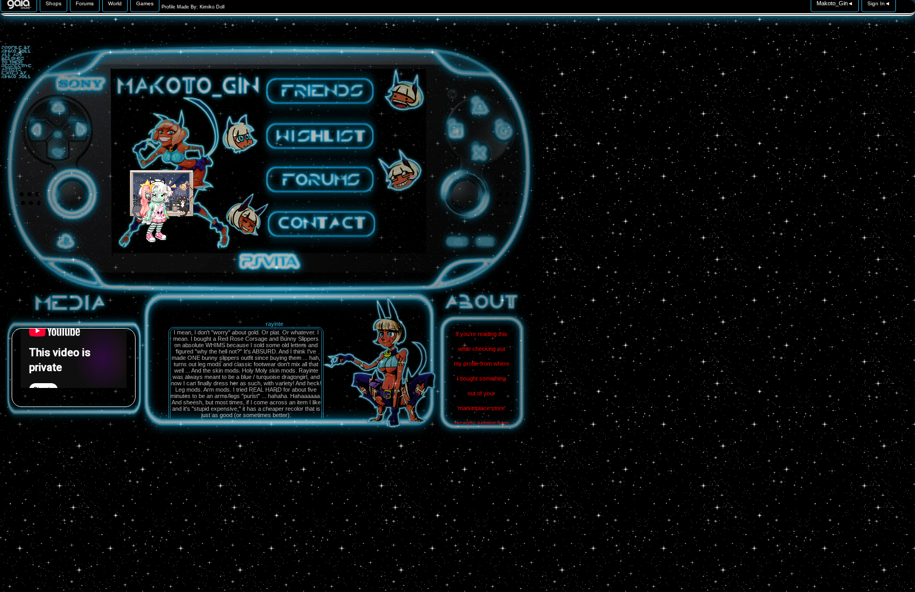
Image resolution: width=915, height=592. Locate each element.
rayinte (274, 324)
